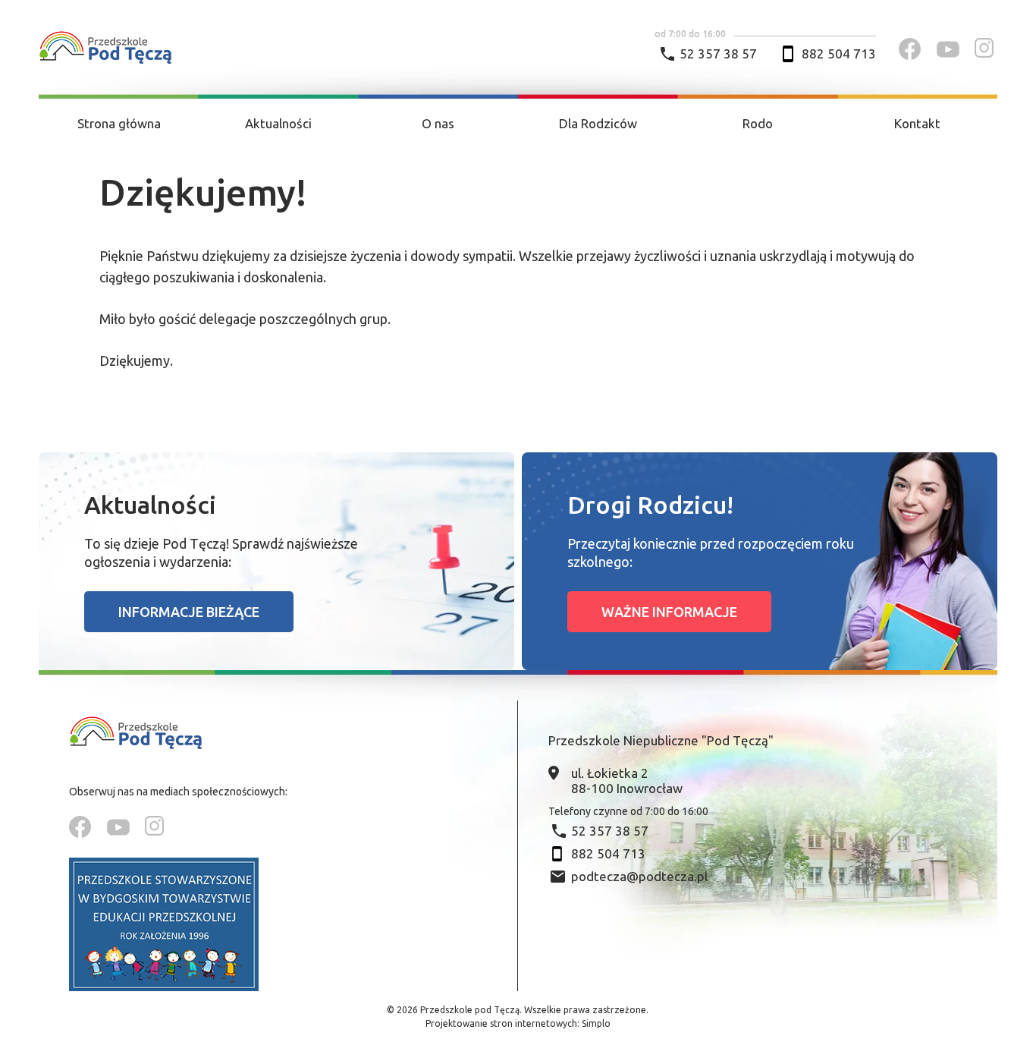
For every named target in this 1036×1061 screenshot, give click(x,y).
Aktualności (278, 123)
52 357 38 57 (718, 53)
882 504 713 (839, 53)
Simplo (596, 1023)
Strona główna (119, 123)
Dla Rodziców (598, 123)
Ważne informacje (669, 611)
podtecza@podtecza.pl (639, 876)
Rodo (757, 123)
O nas (438, 123)
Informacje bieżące (188, 611)
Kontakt (917, 123)
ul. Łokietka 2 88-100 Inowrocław (627, 780)
